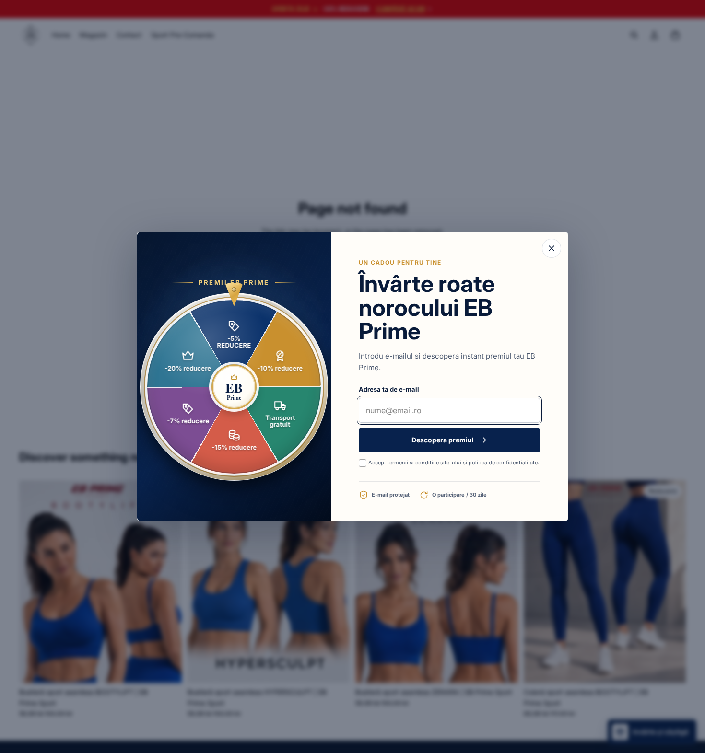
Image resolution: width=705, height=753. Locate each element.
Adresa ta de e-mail (389, 389)
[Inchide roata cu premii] (551, 248)
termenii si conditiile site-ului (424, 462)
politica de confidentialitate (503, 462)
